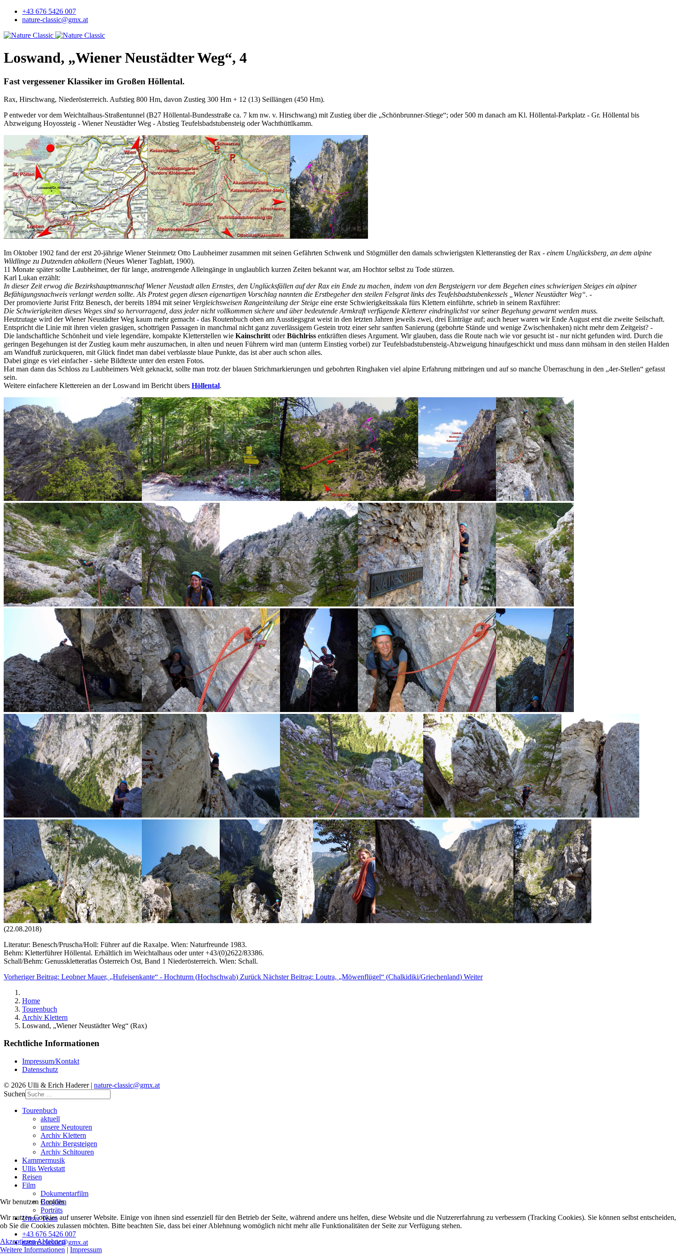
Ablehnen (51, 1241)
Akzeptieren (17, 1241)
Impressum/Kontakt (50, 1061)
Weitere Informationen (32, 1250)
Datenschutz (40, 1069)
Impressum (86, 1250)
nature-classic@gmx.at (55, 20)
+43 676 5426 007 (49, 11)
